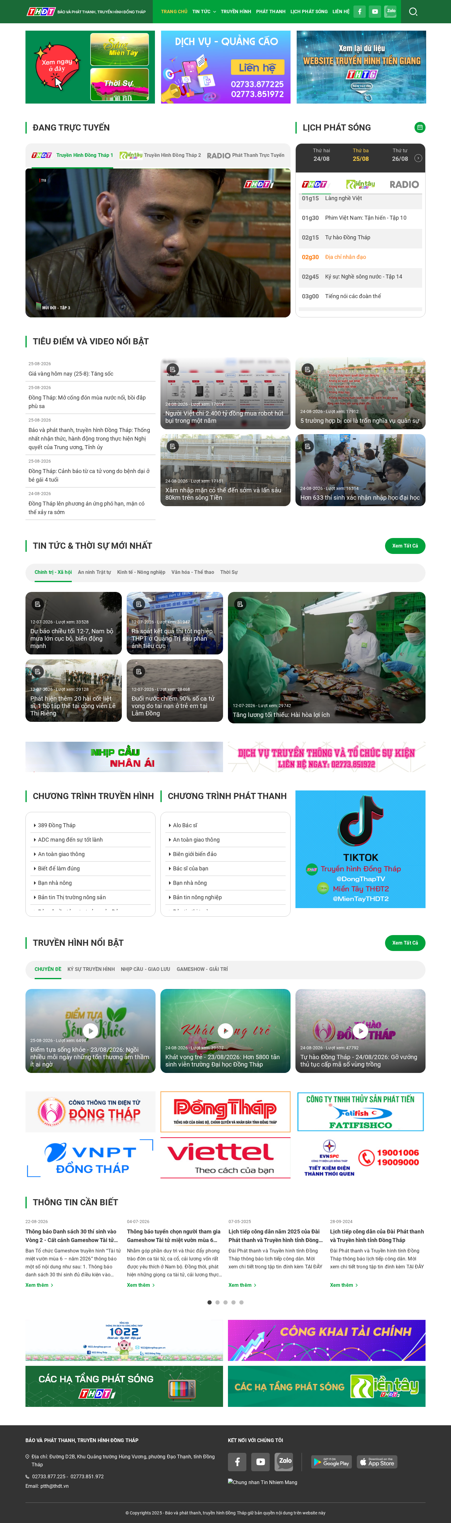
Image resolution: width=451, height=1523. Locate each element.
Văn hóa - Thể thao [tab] (193, 572)
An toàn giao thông (61, 854)
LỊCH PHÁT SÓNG (309, 11)
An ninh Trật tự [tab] (94, 572)
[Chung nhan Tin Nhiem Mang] (327, 1483)
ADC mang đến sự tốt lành (70, 839)
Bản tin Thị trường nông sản (72, 897)
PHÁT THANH (271, 11)
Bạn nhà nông (55, 883)
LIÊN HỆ (341, 11)
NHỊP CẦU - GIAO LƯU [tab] (146, 969)
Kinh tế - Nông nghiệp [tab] (141, 572)
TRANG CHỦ (174, 11)
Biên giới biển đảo (195, 854)
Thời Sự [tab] (229, 572)
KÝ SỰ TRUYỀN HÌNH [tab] (91, 969)
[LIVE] (158, 243)
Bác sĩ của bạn (190, 868)
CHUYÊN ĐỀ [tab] (48, 969)
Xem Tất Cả (405, 546)
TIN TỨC (201, 11)
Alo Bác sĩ (185, 825)
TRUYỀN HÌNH (236, 11)
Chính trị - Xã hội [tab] (53, 572)
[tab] (72, 156)
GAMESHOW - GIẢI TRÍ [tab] (202, 969)
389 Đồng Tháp (56, 825)
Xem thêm (36, 1285)
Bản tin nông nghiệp (197, 897)
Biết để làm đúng (59, 868)
